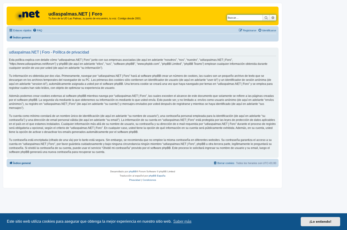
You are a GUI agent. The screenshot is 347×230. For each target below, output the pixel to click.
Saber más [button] (182, 221)
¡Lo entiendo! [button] (320, 221)
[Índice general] (28, 15)
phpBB (132, 171)
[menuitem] (37, 30)
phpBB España (157, 175)
